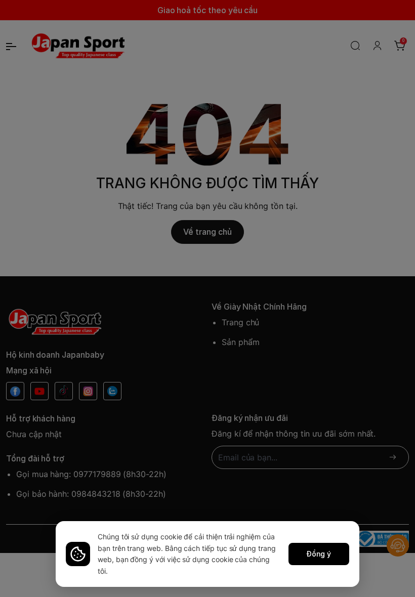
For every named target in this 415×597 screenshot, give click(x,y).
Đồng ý (319, 553)
